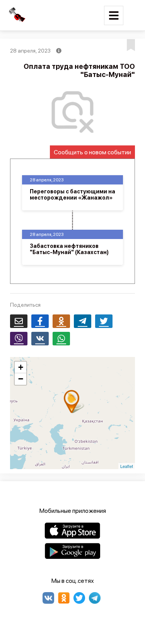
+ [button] (20, 367)
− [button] (20, 379)
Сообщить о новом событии (92, 152)
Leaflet (126, 466)
